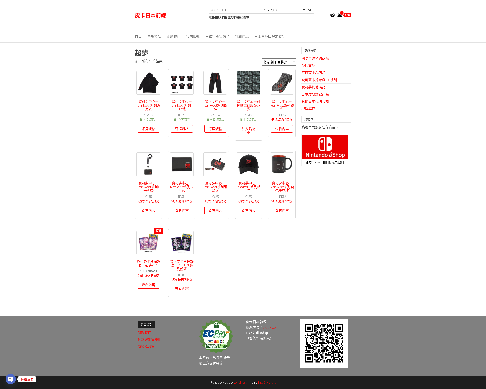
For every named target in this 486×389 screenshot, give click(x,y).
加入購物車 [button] (248, 131)
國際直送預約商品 (315, 58)
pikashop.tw (269, 327)
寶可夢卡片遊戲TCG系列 (319, 80)
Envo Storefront (267, 382)
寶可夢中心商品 (313, 72)
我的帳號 (193, 36)
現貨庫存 (308, 108)
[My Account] (332, 15)
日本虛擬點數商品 (315, 94)
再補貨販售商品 (217, 36)
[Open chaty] (11, 379)
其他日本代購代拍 (315, 101)
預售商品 (308, 65)
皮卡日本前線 (150, 15)
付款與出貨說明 (150, 339)
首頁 (138, 36)
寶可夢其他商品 (313, 87)
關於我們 (173, 36)
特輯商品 (242, 36)
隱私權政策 (146, 346)
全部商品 (154, 36)
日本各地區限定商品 (269, 36)
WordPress (240, 382)
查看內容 (282, 129)
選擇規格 (148, 129)
